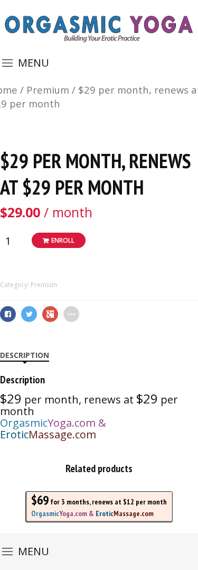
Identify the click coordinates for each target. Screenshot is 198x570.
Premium (47, 89)
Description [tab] (24, 355)
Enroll (62, 240)
